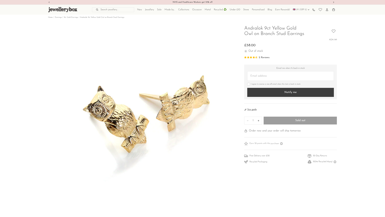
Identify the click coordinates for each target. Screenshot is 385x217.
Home (50, 17)
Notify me (290, 92)
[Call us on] (313, 9)
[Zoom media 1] (142, 120)
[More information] (281, 144)
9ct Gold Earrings (71, 17)
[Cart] (333, 9)
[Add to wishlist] (333, 31)
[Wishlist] (320, 9)
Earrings (58, 17)
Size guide (252, 109)
